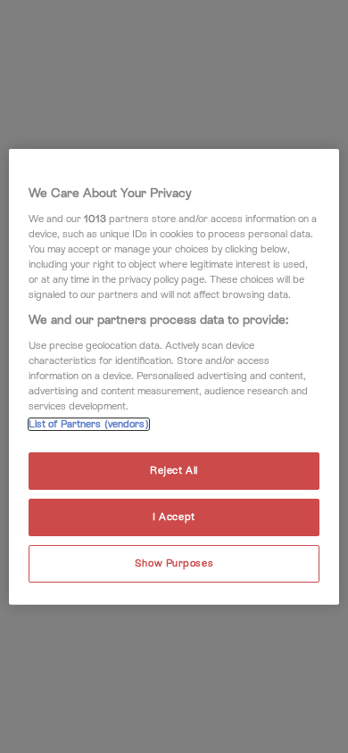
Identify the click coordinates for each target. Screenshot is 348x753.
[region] (174, 377)
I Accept (174, 516)
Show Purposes (174, 562)
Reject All (174, 470)
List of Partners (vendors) (89, 424)
